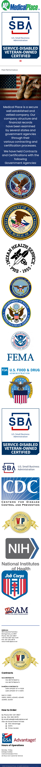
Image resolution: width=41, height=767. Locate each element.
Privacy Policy (34, 766)
